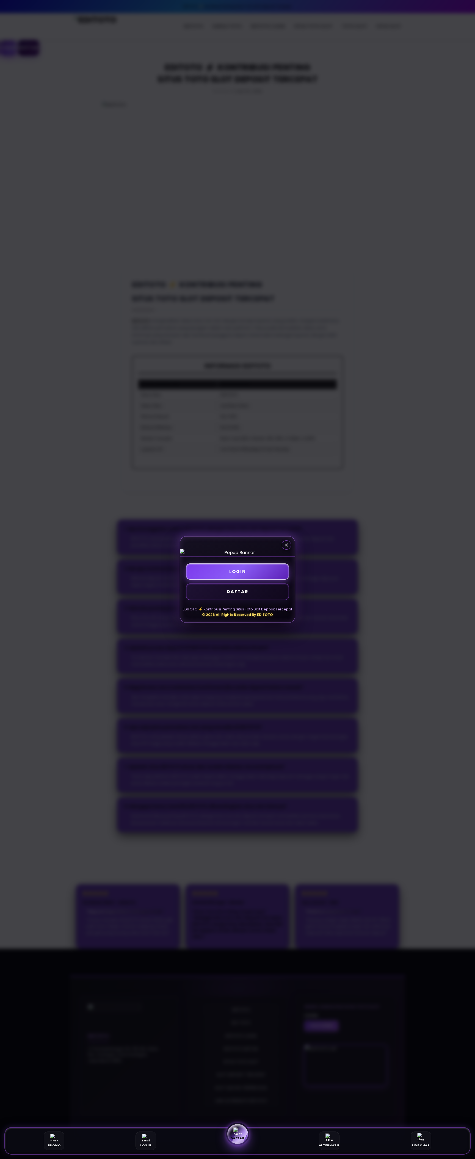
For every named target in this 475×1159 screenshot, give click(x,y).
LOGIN (237, 571)
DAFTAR (237, 591)
